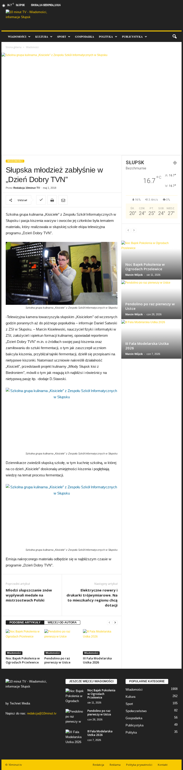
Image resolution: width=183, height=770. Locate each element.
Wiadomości (17, 37)
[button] (174, 36)
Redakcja (98, 764)
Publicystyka (132, 37)
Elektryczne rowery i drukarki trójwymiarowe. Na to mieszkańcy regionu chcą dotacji (91, 597)
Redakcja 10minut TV (26, 187)
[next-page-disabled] (134, 230)
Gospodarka (84, 37)
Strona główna (13, 47)
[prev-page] (109, 622)
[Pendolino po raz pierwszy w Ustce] (61, 642)
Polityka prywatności (139, 764)
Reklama (115, 764)
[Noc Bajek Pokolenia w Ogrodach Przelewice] (23, 642)
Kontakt (163, 764)
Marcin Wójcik (134, 274)
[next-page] (115, 622)
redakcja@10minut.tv (41, 713)
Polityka (106, 37)
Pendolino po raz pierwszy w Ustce (57, 660)
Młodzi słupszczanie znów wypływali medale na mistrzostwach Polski (29, 595)
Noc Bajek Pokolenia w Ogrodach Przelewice (23, 660)
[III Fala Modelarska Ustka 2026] (100, 642)
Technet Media (20, 703)
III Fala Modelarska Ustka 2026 (97, 660)
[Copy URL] (41, 200)
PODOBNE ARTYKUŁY (25, 622)
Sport (61, 37)
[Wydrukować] (52, 200)
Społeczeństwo (136, 711)
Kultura (41, 37)
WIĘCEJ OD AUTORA (62, 622)
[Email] (63, 200)
